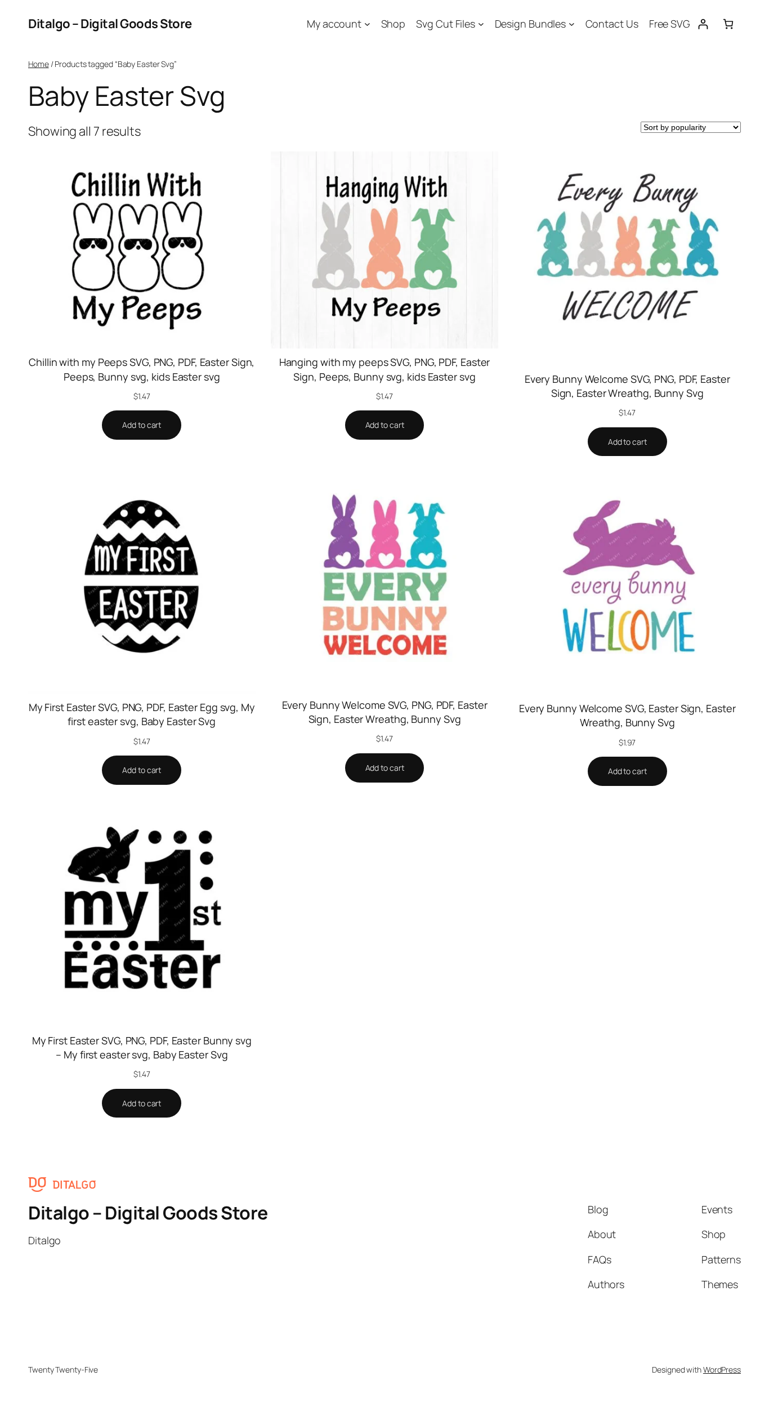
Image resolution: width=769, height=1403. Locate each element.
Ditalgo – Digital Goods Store (110, 23)
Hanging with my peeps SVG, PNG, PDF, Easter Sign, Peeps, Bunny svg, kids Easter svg (384, 369)
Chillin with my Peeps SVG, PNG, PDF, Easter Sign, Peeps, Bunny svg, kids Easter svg (141, 369)
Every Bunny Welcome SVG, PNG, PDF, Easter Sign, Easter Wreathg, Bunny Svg (627, 386)
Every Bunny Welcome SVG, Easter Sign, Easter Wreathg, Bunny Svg (627, 715)
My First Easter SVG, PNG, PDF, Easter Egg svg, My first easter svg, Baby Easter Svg (142, 714)
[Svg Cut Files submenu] (481, 24)
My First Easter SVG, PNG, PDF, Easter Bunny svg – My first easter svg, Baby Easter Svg (142, 1047)
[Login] (703, 24)
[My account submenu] (367, 24)
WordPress (722, 1369)
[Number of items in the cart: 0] (728, 24)
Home (38, 64)
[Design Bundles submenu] (572, 24)
